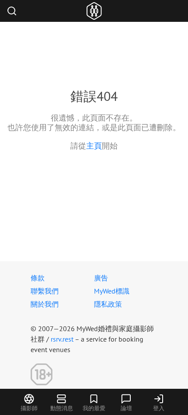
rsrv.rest (62, 339)
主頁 (94, 146)
